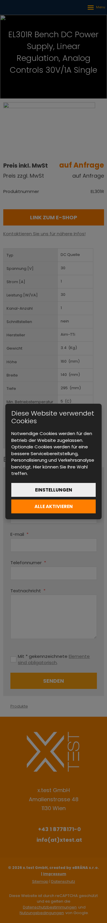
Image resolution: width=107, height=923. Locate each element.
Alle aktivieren (53, 506)
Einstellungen (53, 490)
